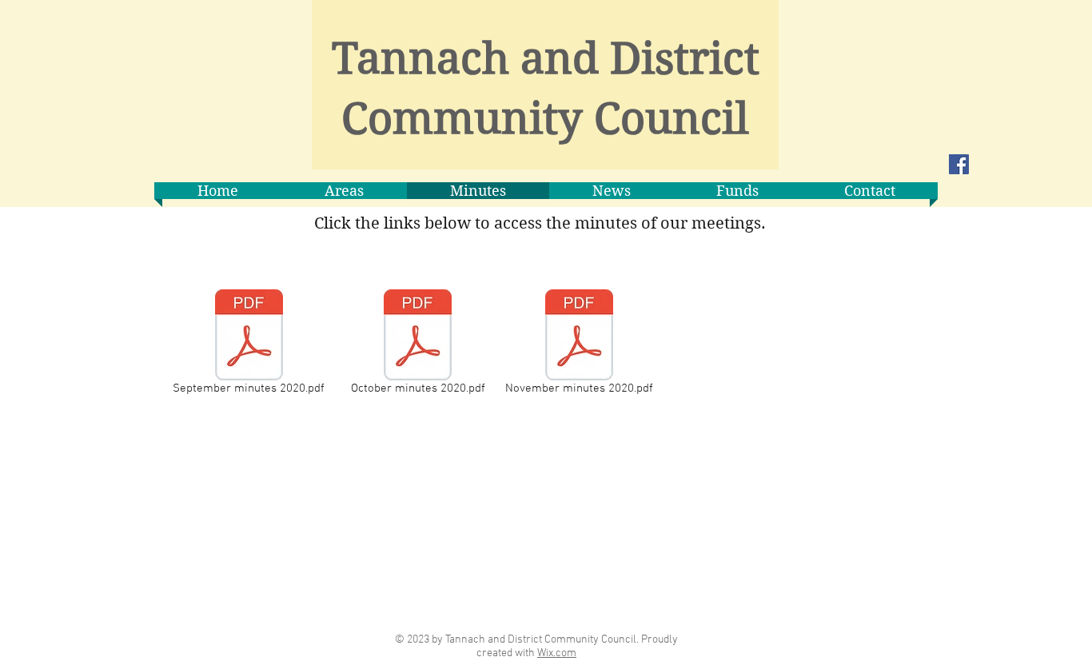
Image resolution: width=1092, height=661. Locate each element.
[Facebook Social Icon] (959, 164)
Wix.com (556, 653)
